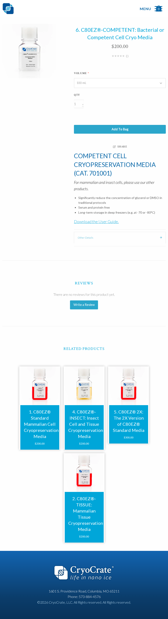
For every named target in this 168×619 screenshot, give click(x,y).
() (127, 56)
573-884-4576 (90, 596)
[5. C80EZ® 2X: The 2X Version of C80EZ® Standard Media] (128, 385)
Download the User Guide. (96, 221)
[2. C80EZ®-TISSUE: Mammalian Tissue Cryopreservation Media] (84, 472)
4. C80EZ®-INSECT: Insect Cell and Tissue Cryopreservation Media (85, 424)
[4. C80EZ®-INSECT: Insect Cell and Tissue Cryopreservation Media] (84, 385)
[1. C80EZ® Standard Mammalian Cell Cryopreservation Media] (39, 385)
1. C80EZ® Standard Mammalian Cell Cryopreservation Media (41, 424)
